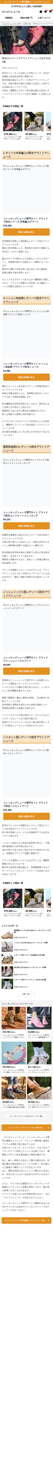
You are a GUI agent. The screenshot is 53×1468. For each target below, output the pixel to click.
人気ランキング (44, 18)
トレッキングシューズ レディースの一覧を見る (25, 1127)
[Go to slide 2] (25, 210)
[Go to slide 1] (24, 210)
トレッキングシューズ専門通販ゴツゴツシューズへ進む (25, 1220)
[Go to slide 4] (28, 210)
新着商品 (8, 18)
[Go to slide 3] (27, 210)
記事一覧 (27, 24)
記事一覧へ (28, 993)
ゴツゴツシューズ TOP (11, 24)
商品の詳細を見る (26, 232)
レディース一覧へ (28, 1115)
